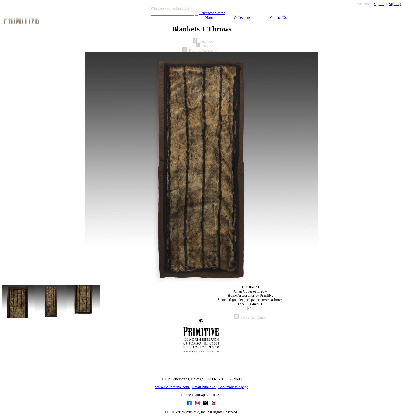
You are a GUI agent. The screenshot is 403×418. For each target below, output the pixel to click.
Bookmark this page (233, 387)
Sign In (379, 4)
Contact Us (278, 18)
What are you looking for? (170, 8)
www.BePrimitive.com (172, 387)
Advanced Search (212, 13)
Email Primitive (204, 387)
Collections (242, 18)
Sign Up (395, 4)
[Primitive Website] (201, 372)
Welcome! (364, 4)
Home (209, 18)
